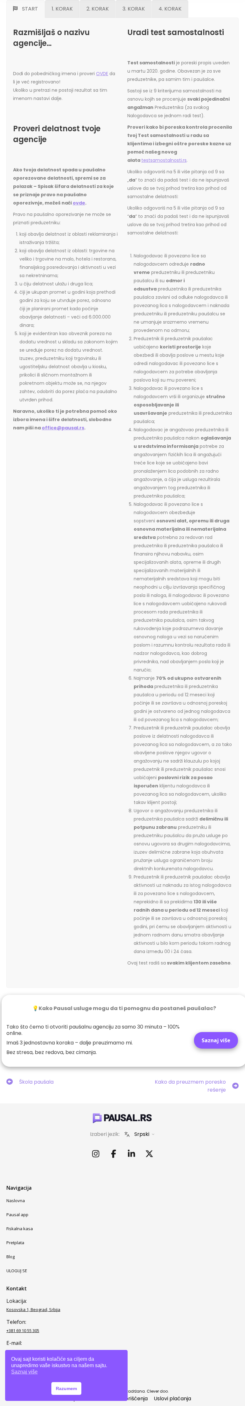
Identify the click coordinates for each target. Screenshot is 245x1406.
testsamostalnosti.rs (164, 160)
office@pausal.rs (63, 428)
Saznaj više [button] (24, 1371)
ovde (79, 203)
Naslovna (15, 1200)
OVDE (102, 73)
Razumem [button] (66, 1388)
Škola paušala (36, 1082)
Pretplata (15, 1242)
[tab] (25, 9)
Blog (10, 1256)
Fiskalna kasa (19, 1228)
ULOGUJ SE (16, 1270)
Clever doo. (158, 1391)
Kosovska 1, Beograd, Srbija (33, 1309)
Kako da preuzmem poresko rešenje (190, 1086)
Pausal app (17, 1214)
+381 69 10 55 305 (22, 1330)
